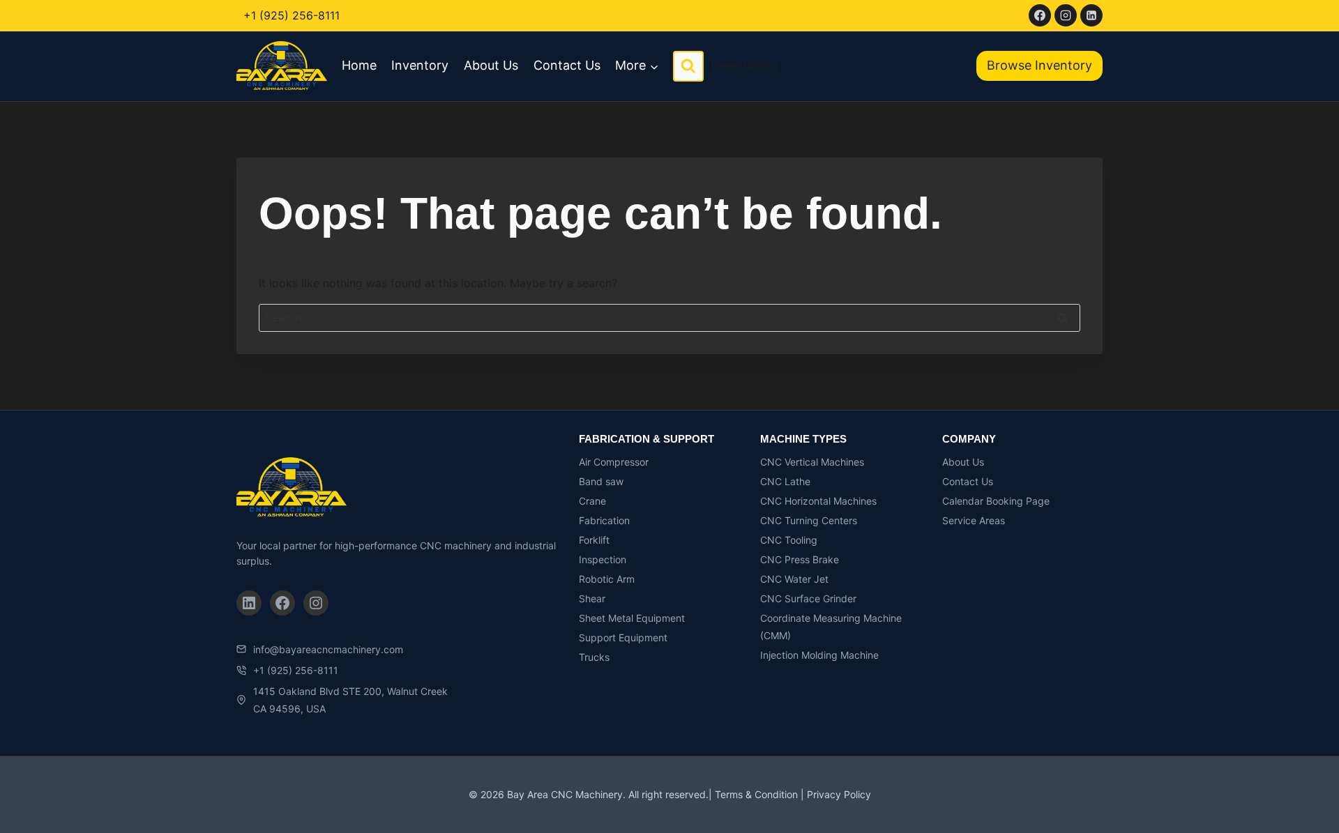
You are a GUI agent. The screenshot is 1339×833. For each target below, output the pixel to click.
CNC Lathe (785, 481)
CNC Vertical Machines (812, 462)
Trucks (594, 657)
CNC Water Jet (794, 579)
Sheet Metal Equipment (632, 618)
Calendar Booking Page (996, 501)
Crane (592, 501)
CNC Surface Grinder (808, 598)
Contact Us (567, 65)
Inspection (602, 559)
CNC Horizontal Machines (818, 501)
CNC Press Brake (799, 559)
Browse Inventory (1039, 65)
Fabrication (604, 520)
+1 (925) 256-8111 (291, 15)
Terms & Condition (756, 794)
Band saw (601, 481)
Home (359, 65)
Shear (592, 598)
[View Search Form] (688, 66)
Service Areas (973, 520)
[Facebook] (1040, 15)
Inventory (419, 65)
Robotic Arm (607, 579)
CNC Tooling (788, 540)
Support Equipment (623, 637)
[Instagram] (1065, 15)
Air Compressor (614, 462)
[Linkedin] (1091, 15)
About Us (491, 65)
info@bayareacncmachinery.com (328, 649)
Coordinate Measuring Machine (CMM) (831, 626)
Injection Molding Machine (819, 655)
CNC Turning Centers (808, 520)
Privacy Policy (839, 794)
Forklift (594, 540)
